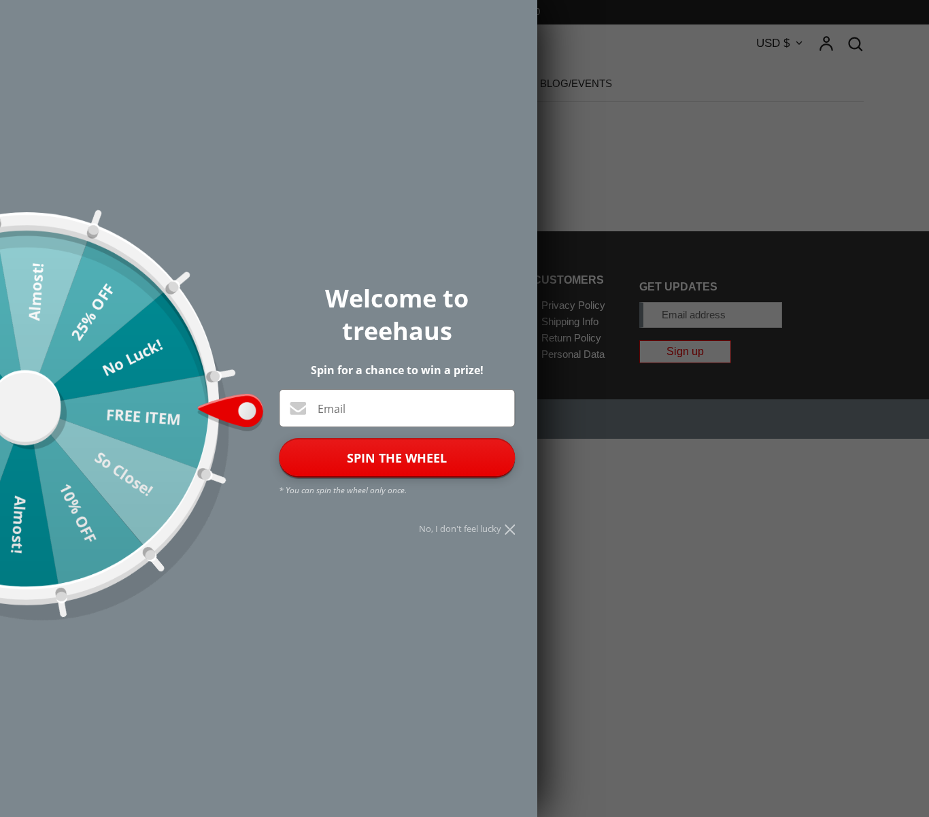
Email (331, 408)
